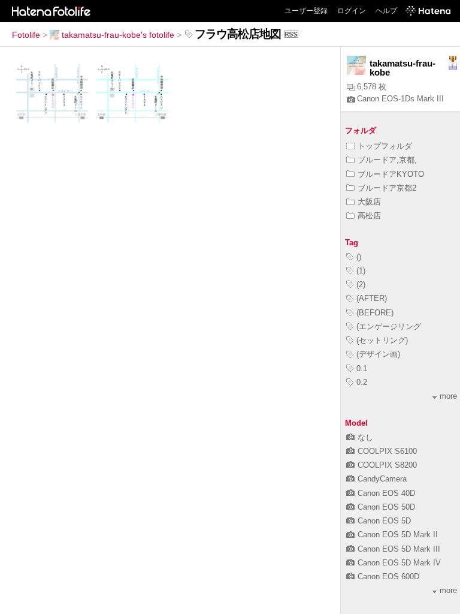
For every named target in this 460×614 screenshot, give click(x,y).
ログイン (351, 11)
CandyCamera (382, 478)
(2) (360, 284)
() (358, 256)
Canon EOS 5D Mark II (398, 534)
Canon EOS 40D (386, 493)
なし (365, 437)
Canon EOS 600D (388, 576)
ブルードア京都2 (387, 187)
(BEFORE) (375, 312)
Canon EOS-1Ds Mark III (400, 98)
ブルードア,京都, (387, 159)
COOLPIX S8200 (387, 464)
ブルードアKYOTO (391, 174)
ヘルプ (386, 11)
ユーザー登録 (306, 11)
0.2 (361, 382)
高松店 (369, 215)
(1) (360, 270)
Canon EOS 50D (386, 506)
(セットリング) (382, 340)
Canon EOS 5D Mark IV (399, 562)
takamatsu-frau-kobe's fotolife (118, 35)
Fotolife (26, 35)
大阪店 (369, 201)
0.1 (361, 368)
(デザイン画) (378, 354)
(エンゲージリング (388, 326)
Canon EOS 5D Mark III (399, 548)
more (448, 396)
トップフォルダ (385, 146)
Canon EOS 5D (384, 520)
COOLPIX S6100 (387, 451)
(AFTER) (371, 298)
